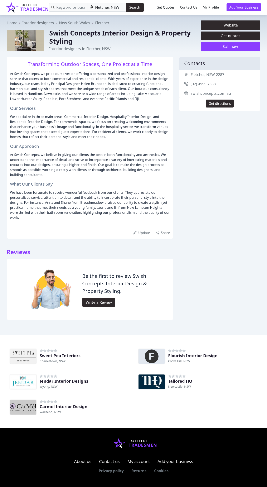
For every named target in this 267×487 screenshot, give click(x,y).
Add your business (175, 461)
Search (134, 7)
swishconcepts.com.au (211, 93)
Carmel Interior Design (63, 406)
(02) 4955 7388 (203, 83)
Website (230, 25)
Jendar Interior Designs (64, 381)
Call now (230, 46)
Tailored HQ (180, 381)
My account (138, 461)
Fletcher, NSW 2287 (207, 74)
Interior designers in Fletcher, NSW (80, 48)
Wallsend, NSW (50, 412)
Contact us (109, 461)
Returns (138, 470)
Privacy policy (111, 470)
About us (82, 461)
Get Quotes (165, 7)
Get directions (220, 103)
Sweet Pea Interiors (60, 355)
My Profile (211, 7)
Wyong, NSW (49, 386)
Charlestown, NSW (52, 361)
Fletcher (102, 22)
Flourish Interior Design (193, 355)
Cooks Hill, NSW (179, 361)
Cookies (161, 470)
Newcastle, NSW (179, 386)
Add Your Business (243, 7)
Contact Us (188, 7)
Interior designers (38, 22)
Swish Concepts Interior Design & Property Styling (120, 36)
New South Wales (74, 22)
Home (12, 22)
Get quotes (230, 35)
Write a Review (99, 302)
